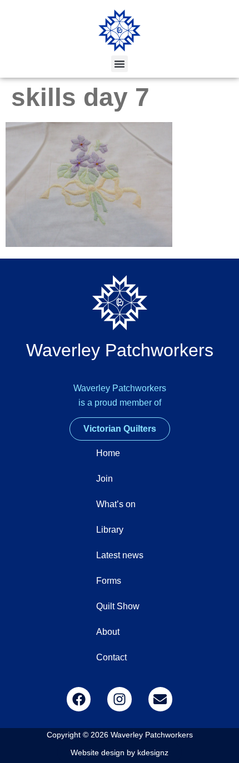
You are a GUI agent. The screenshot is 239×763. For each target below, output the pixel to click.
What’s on (116, 504)
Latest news (119, 555)
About (108, 631)
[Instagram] (119, 699)
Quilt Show (118, 606)
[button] (119, 63)
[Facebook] (79, 699)
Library (109, 529)
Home (108, 453)
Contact (111, 657)
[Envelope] (160, 699)
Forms (108, 580)
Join (104, 478)
